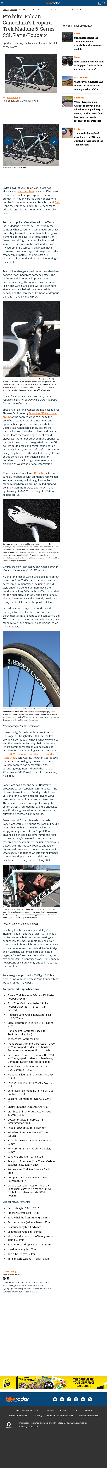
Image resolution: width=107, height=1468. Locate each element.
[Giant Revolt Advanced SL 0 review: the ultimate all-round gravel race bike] (67, 81)
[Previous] (8, 141)
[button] (31, 146)
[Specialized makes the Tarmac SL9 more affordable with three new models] (67, 37)
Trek (57, 202)
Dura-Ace (39, 473)
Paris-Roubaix (26, 191)
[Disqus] (46, 1337)
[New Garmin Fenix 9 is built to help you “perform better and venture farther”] (67, 61)
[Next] (54, 141)
